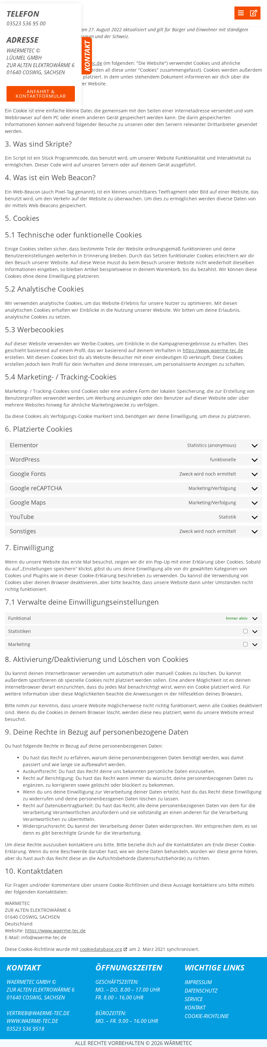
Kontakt (195, 1007)
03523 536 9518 (25, 1028)
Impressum (198, 982)
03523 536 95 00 (26, 23)
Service (194, 999)
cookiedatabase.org (101, 949)
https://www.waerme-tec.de (213, 350)
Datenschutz (201, 990)
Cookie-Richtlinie (207, 1016)
